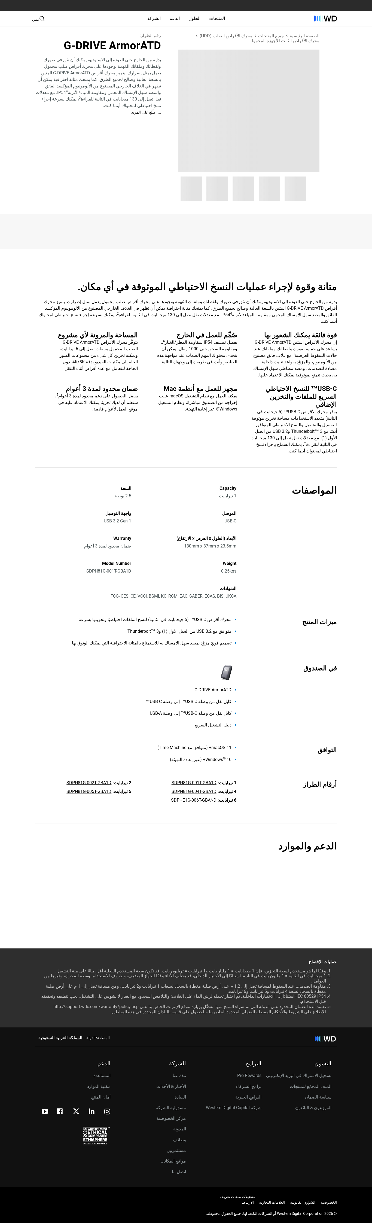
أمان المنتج (101, 1097)
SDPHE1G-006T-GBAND (194, 800)
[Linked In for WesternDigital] (92, 1112)
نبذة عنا (179, 1075)
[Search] (41, 18)
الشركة (154, 18)
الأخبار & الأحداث (171, 1086)
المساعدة (102, 1075)
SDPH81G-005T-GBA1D (88, 791)
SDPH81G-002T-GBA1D (88, 782)
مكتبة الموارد (99, 1086)
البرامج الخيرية (248, 1097)
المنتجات (217, 18)
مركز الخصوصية (171, 1118)
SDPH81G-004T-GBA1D (194, 791)
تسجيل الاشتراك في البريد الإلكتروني (298, 1075)
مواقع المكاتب (173, 1161)
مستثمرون (176, 1150)
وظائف (179, 1139)
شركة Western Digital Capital (233, 1107)
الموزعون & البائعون (313, 1107)
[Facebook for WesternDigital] (60, 1112)
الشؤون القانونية (302, 1202)
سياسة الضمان (318, 1097)
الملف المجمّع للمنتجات (310, 1086)
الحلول (194, 18)
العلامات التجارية (272, 1202)
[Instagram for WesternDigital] (107, 1112)
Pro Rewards (249, 1075)
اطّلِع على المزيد (144, 112)
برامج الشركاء (248, 1086)
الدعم (174, 18)
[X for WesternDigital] (76, 1111)
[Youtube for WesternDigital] (45, 1112)
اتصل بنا (179, 1171)
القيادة (180, 1097)
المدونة (179, 1128)
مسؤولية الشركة (171, 1107)
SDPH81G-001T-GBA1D (194, 782)
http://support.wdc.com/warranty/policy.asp (96, 1006)
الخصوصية (329, 1202)
